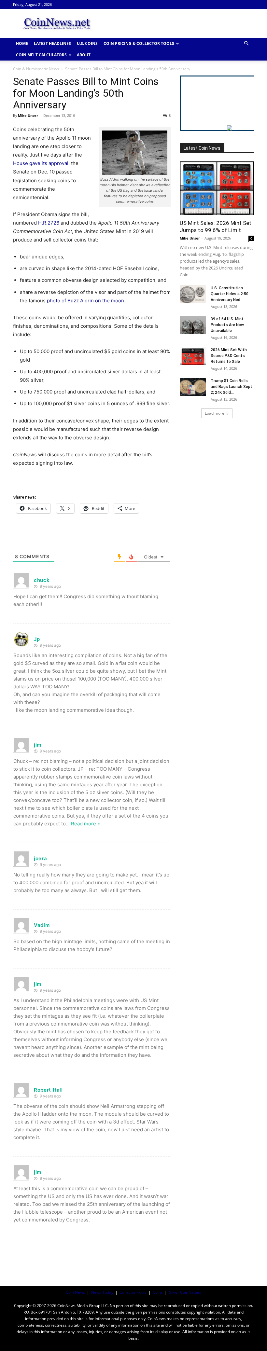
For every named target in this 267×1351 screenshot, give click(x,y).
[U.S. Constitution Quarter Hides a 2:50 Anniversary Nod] (193, 294)
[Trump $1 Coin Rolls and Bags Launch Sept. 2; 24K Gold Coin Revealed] (193, 387)
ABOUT (84, 55)
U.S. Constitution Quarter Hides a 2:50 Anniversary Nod (229, 294)
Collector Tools (133, 1292)
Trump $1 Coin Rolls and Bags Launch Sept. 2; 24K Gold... (232, 387)
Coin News (75, 1292)
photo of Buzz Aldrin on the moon (85, 300)
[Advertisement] (177, 23)
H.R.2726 (48, 223)
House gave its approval (40, 163)
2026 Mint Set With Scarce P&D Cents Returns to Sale (229, 356)
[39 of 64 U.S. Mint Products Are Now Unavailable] (193, 325)
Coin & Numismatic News (36, 69)
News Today (102, 1292)
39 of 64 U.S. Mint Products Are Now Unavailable (227, 325)
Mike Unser (28, 115)
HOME (22, 43)
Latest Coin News (202, 148)
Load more (214, 413)
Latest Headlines (52, 43)
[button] (246, 43)
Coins (158, 1292)
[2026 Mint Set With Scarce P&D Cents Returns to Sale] (193, 356)
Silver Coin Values (185, 1292)
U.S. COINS (87, 43)
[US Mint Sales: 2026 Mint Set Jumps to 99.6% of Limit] (217, 188)
